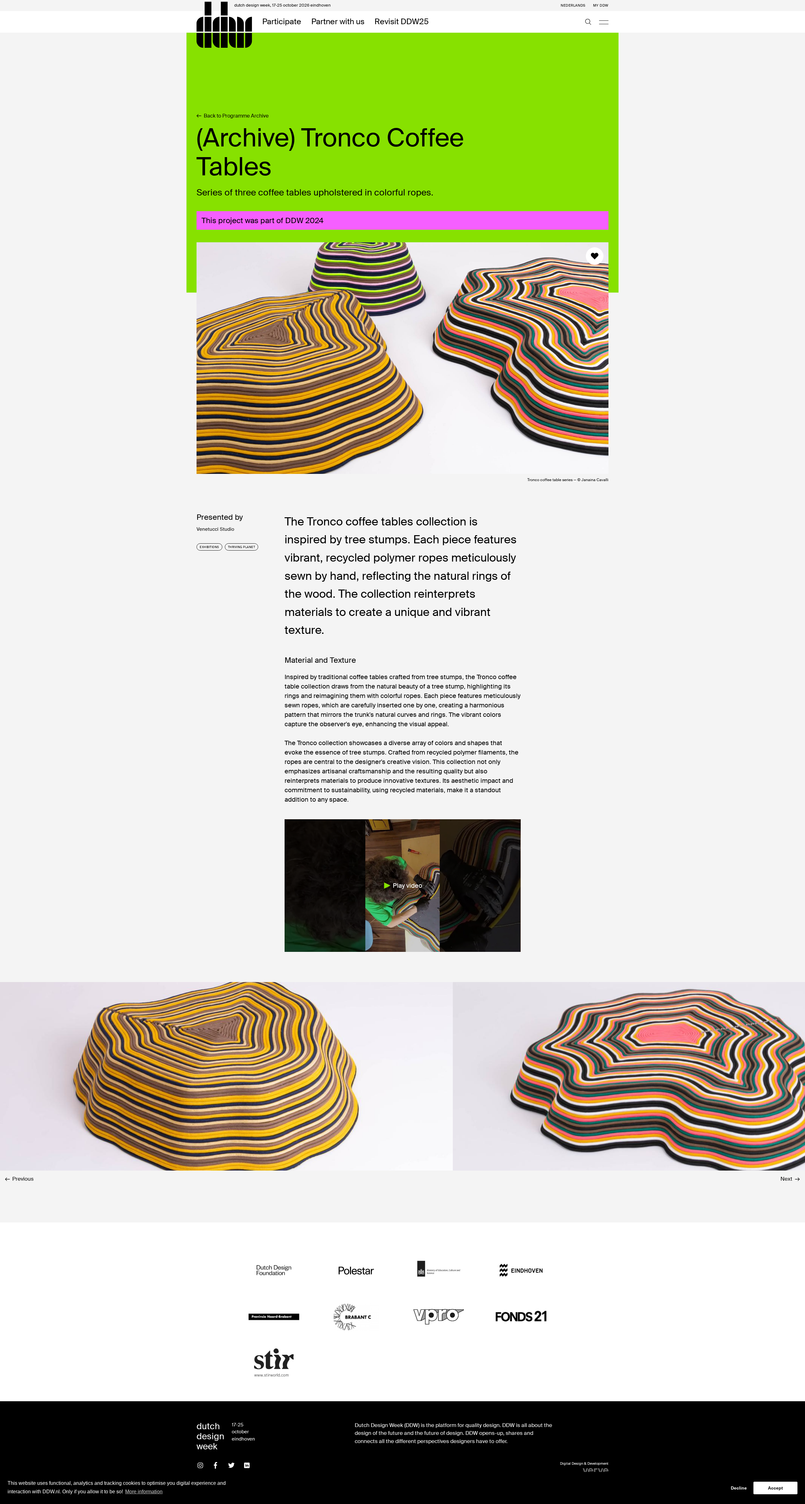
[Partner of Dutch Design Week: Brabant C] (356, 1317)
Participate (281, 21)
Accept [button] (775, 1487)
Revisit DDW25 (402, 21)
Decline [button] (739, 1487)
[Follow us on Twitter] (231, 1465)
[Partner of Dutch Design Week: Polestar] (356, 1271)
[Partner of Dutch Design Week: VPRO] (438, 1317)
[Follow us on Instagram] (200, 1465)
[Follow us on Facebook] (215, 1465)
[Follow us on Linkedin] (247, 1465)
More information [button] (144, 1491)
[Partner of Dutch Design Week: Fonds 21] (521, 1317)
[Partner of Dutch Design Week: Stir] (274, 1363)
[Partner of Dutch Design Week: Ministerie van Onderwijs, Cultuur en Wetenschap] (438, 1271)
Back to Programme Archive (236, 115)
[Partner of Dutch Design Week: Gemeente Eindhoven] (521, 1271)
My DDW (600, 5)
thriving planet (241, 547)
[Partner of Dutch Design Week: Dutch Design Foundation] (274, 1271)
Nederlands (573, 5)
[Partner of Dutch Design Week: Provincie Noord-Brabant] (274, 1317)
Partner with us (337, 21)
